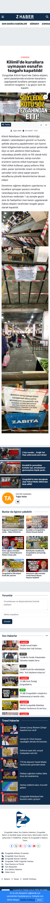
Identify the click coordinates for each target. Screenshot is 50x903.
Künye (16, 879)
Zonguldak (24, 642)
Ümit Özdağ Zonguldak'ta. (28, 683)
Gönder (7, 621)
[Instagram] (25, 846)
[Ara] (47, 17)
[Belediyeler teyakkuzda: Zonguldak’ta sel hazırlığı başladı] (37, 542)
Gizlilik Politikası (29, 879)
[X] (16, 846)
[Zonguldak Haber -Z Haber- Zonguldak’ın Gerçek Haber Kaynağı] (25, 17)
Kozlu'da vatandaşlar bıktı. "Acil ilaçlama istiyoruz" (32, 671)
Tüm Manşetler (11, 867)
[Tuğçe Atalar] (8, 498)
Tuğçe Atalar (17, 131)
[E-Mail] (18, 502)
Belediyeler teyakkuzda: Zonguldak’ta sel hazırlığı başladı (36, 553)
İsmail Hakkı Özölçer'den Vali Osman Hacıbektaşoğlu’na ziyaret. (32, 647)
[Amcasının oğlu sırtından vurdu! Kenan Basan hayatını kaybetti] (37, 565)
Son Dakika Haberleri (13, 869)
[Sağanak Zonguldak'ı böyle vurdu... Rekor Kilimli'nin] (13, 521)
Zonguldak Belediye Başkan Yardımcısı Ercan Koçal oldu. (34, 707)
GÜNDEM (34, 23)
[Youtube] (34, 846)
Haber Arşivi (10, 872)
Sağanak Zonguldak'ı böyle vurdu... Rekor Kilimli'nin (12, 531)
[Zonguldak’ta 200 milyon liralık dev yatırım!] (13, 565)
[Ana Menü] (3, 17)
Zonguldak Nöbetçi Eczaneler (17, 853)
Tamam (39, 900)
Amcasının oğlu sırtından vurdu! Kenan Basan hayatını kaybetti (35, 575)
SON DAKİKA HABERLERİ (14, 23)
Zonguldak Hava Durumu (15, 856)
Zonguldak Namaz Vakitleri (16, 859)
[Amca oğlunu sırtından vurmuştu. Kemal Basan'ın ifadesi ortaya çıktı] (13, 542)
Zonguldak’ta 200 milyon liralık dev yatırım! (11, 574)
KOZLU (23, 666)
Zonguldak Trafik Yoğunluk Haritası (19, 861)
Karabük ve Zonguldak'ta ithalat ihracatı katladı (35, 531)
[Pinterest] (21, 846)
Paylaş (7, 124)
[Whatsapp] (39, 846)
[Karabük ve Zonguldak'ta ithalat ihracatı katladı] (37, 521)
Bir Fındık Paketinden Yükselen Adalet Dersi (32, 659)
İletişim (7, 879)
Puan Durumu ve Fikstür (14, 864)
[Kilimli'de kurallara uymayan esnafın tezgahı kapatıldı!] (25, 107)
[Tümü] (47, 636)
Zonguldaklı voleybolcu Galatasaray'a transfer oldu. (33, 695)
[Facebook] (12, 846)
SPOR (23, 690)
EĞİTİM (23, 654)
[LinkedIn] (30, 846)
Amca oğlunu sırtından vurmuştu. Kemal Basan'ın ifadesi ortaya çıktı (12, 553)
